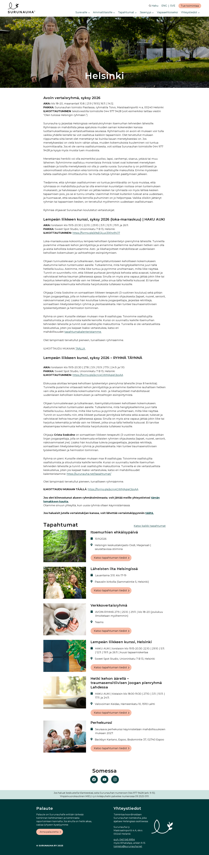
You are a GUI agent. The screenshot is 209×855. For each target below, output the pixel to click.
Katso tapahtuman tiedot (110, 557)
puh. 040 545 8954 (124, 839)
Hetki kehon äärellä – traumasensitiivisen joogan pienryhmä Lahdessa (126, 682)
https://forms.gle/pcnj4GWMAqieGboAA (98, 375)
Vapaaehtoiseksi (167, 12)
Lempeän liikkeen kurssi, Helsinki (121, 642)
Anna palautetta (49, 832)
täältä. (149, 513)
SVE (172, 5)
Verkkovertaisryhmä (109, 605)
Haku (155, 5)
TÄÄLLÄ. (80, 348)
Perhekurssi (101, 723)
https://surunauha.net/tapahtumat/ (89, 474)
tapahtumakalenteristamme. (83, 331)
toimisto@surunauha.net (128, 846)
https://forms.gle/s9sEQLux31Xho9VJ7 (96, 232)
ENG (164, 5)
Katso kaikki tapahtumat (150, 525)
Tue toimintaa (190, 5)
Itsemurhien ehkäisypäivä (114, 532)
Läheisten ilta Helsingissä (114, 569)
